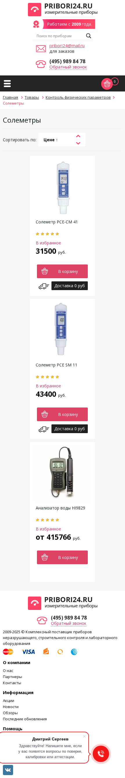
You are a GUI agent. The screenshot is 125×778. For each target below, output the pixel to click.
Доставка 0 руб (69, 285)
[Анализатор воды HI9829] (62, 500)
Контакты (12, 682)
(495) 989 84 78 (67, 61)
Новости (11, 706)
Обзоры (10, 712)
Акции (8, 700)
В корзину (68, 271)
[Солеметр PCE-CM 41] (62, 214)
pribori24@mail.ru (67, 45)
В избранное (48, 243)
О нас (8, 670)
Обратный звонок (68, 67)
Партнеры (12, 676)
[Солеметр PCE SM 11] (62, 357)
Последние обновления (25, 718)
